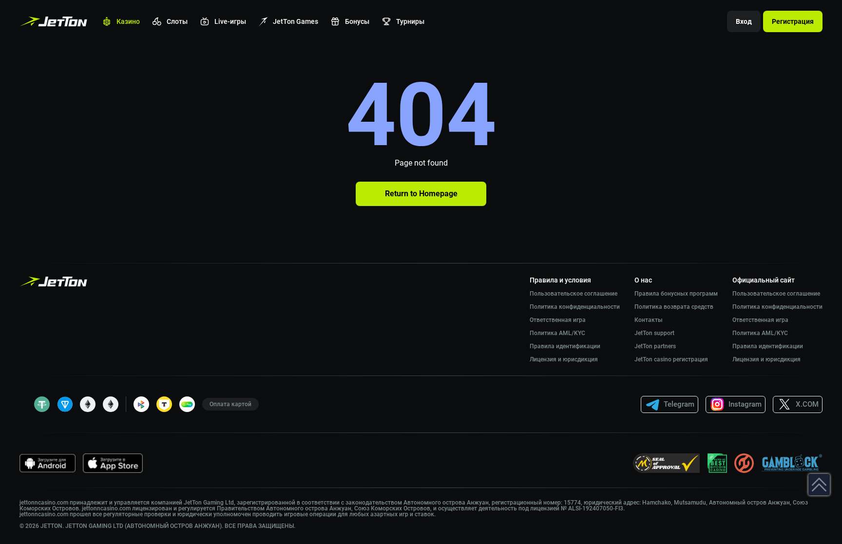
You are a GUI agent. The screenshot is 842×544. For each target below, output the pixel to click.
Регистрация (793, 21)
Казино (128, 21)
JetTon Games (295, 21)
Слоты (177, 21)
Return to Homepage (421, 193)
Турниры (410, 21)
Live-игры (230, 21)
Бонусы (357, 21)
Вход (744, 21)
